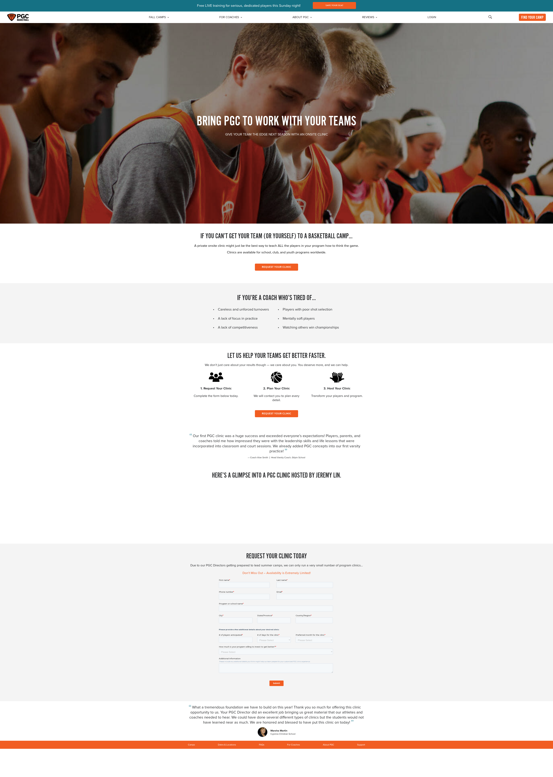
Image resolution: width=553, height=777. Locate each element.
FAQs (261, 744)
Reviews (368, 17)
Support (361, 744)
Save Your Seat (334, 5)
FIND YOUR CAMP (532, 17)
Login (432, 17)
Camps (191, 744)
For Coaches (229, 17)
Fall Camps (157, 17)
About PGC (300, 17)
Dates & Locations (227, 744)
